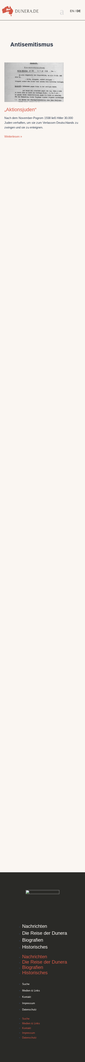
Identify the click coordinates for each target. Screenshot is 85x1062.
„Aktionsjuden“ (20, 109)
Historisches (35, 947)
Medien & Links (31, 990)
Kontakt (26, 996)
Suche (25, 984)
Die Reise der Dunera (44, 933)
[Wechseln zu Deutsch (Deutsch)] (78, 11)
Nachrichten (34, 926)
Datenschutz (29, 1009)
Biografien (32, 940)
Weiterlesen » (13, 136)
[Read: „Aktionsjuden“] (34, 82)
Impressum (28, 1003)
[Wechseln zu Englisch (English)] (73, 11)
